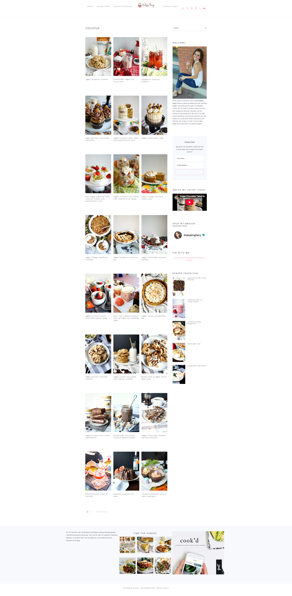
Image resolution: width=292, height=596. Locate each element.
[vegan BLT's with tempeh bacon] (145, 566)
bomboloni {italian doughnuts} (194, 322)
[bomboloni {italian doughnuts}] (179, 331)
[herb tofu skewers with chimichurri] (163, 566)
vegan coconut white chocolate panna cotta (96, 317)
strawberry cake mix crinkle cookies (195, 300)
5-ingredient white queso (197, 366)
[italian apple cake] (179, 353)
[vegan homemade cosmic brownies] (179, 287)
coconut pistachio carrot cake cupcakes (153, 495)
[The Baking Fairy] (146, 7)
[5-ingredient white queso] (179, 375)
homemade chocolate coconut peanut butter (124, 436)
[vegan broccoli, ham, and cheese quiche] (145, 545)
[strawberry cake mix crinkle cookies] (179, 309)
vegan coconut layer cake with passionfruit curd (125, 139)
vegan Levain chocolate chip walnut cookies (124, 378)
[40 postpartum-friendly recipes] (127, 545)
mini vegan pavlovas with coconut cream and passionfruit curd (97, 198)
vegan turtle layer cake (152, 138)
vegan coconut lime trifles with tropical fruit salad (126, 197)
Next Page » (101, 512)
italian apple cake (194, 344)
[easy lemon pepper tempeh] (163, 545)
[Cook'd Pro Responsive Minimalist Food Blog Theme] (198, 574)
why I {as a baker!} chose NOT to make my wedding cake (126, 318)
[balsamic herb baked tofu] (127, 566)
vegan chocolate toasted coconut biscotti (153, 436)
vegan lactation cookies (96, 79)
